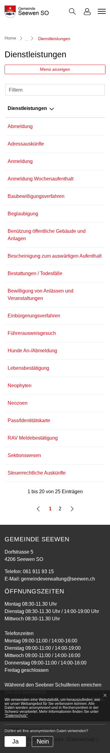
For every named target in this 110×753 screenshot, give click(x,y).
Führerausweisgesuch (32, 333)
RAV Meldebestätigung (33, 438)
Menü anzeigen (55, 69)
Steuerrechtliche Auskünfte (37, 472)
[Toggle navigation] (100, 11)
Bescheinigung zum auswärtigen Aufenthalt (54, 256)
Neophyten (19, 385)
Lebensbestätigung (28, 368)
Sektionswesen (24, 455)
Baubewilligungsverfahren (36, 196)
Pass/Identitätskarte (29, 420)
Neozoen (18, 403)
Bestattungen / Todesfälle (35, 273)
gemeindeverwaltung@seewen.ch (58, 578)
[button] (72, 11)
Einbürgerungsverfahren (34, 315)
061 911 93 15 (38, 571)
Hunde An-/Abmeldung (32, 350)
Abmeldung (20, 126)
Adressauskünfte (26, 143)
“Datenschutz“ (16, 715)
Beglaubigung (23, 213)
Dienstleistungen (27, 108)
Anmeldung (20, 161)
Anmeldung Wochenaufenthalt (40, 178)
